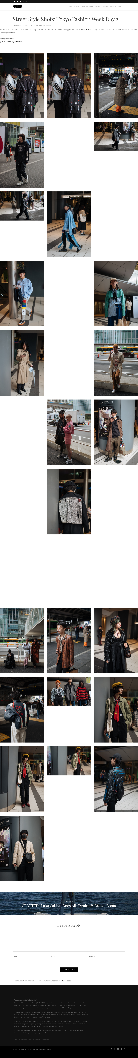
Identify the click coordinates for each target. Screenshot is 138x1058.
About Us (16, 1040)
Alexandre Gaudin (85, 30)
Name (15, 956)
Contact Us (45, 1040)
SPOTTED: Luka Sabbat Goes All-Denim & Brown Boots (69, 903)
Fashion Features (38, 25)
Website (92, 956)
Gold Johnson (17, 25)
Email (53, 956)
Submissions (37, 1040)
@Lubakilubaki (18, 42)
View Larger (22, 83)
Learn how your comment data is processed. (57, 981)
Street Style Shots (47, 25)
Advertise (24, 1040)
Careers (30, 1040)
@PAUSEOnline (5, 42)
